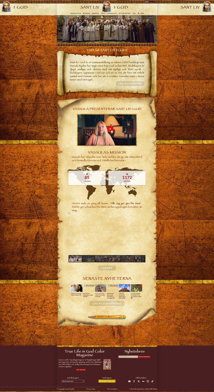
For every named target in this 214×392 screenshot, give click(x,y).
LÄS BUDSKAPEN (130, 83)
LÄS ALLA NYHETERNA (107, 303)
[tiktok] (152, 381)
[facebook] (134, 381)
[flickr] (143, 381)
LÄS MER (107, 268)
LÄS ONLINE (80, 369)
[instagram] (148, 381)
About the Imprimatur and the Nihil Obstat (144, 389)
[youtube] (129, 381)
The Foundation (112, 389)
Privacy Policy (90, 389)
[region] (107, 29)
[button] (59, 29)
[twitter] (139, 381)
